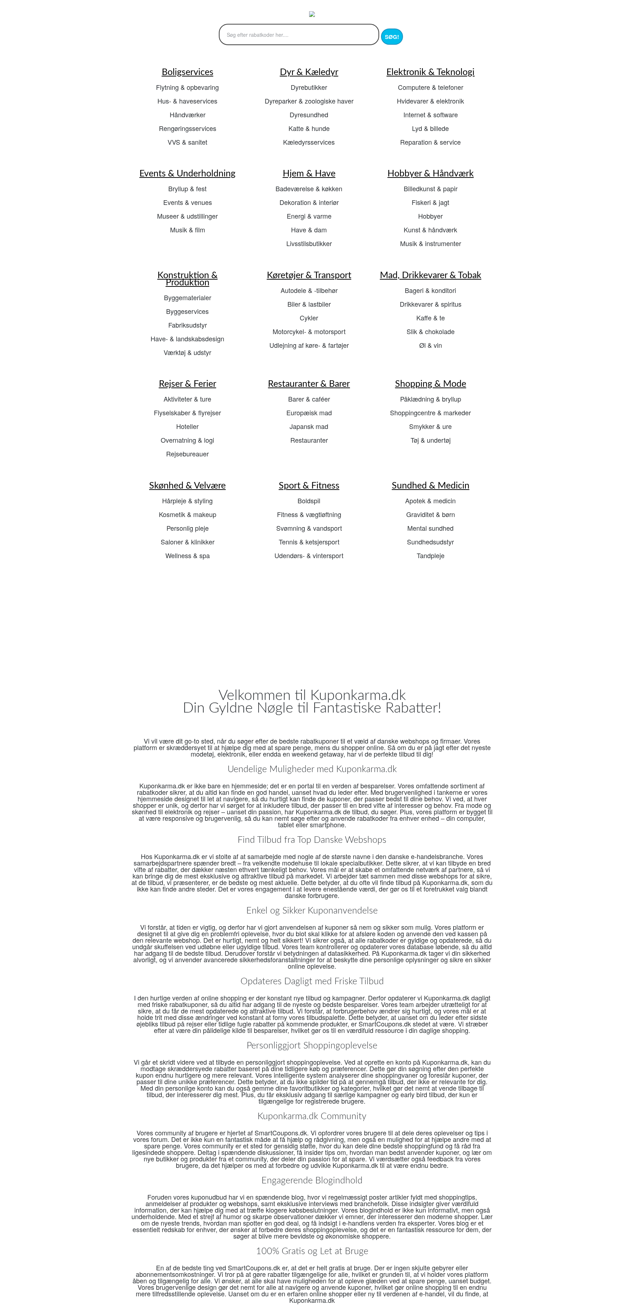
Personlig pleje (187, 528)
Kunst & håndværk (430, 229)
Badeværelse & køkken (309, 188)
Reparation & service (430, 141)
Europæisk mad (309, 412)
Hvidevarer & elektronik (430, 100)
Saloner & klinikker (187, 541)
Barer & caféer (309, 398)
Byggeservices (187, 311)
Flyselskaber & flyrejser (187, 412)
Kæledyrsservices (309, 141)
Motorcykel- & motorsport (309, 331)
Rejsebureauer (187, 453)
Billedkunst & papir (431, 188)
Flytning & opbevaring (187, 87)
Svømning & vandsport (309, 528)
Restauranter (309, 439)
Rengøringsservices (187, 128)
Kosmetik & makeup (187, 514)
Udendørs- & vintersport (308, 555)
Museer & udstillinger (187, 215)
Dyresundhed (309, 114)
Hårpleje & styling (187, 500)
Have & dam (309, 229)
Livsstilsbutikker (309, 243)
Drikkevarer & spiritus (431, 303)
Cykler (309, 317)
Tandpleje (431, 555)
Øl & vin (430, 345)
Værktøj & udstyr (187, 352)
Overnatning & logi (187, 439)
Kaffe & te (430, 317)
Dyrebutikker (309, 87)
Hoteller (187, 426)
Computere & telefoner (430, 87)
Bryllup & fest (187, 188)
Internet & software (430, 114)
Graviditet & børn (430, 514)
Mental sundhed (430, 528)
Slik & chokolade (431, 331)
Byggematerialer (187, 297)
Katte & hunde (309, 128)
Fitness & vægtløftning (309, 514)
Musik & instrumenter (430, 243)
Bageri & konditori (430, 290)
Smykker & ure (430, 426)
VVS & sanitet (187, 141)
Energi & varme (309, 215)
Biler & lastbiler (309, 303)
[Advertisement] (312, 629)
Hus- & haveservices (187, 100)
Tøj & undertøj (431, 439)
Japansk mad (309, 426)
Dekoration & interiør (309, 202)
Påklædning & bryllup (430, 398)
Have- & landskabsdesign (187, 338)
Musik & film (187, 229)
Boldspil (309, 500)
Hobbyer (430, 215)
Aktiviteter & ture (187, 398)
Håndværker (187, 114)
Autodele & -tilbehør (309, 290)
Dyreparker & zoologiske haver (309, 100)
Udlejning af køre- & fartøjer (309, 345)
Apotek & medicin (430, 500)
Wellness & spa (187, 555)
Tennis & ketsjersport (309, 541)
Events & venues (187, 202)
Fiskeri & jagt (430, 202)
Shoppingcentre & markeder (430, 412)
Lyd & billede (430, 128)
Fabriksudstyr (187, 324)
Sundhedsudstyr (430, 541)
